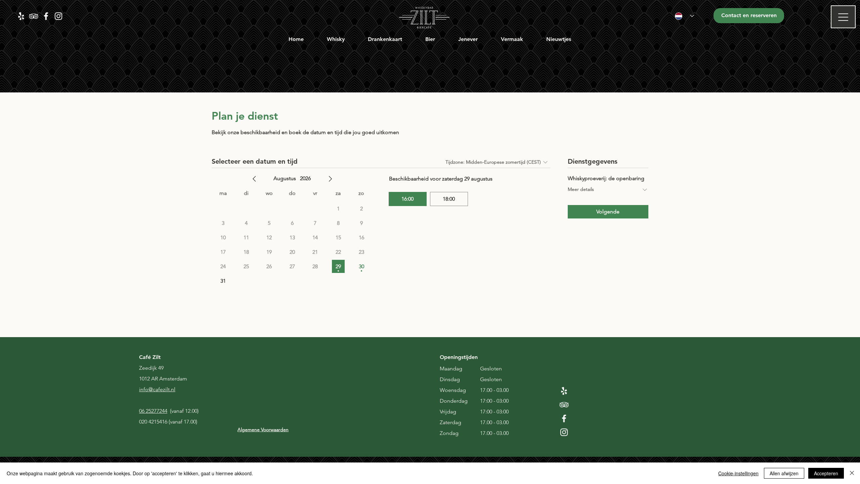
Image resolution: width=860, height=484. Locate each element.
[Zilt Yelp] (21, 16)
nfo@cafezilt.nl (157, 389)
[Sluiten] (852, 473)
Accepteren (826, 473)
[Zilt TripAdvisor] (34, 16)
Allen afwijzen (784, 473)
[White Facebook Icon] (564, 418)
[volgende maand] (330, 179)
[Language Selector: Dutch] (684, 16)
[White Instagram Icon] (564, 432)
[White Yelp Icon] (564, 391)
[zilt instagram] (58, 16)
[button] (336, 39)
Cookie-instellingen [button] (738, 473)
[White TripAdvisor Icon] (564, 405)
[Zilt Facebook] (46, 16)
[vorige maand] (254, 179)
